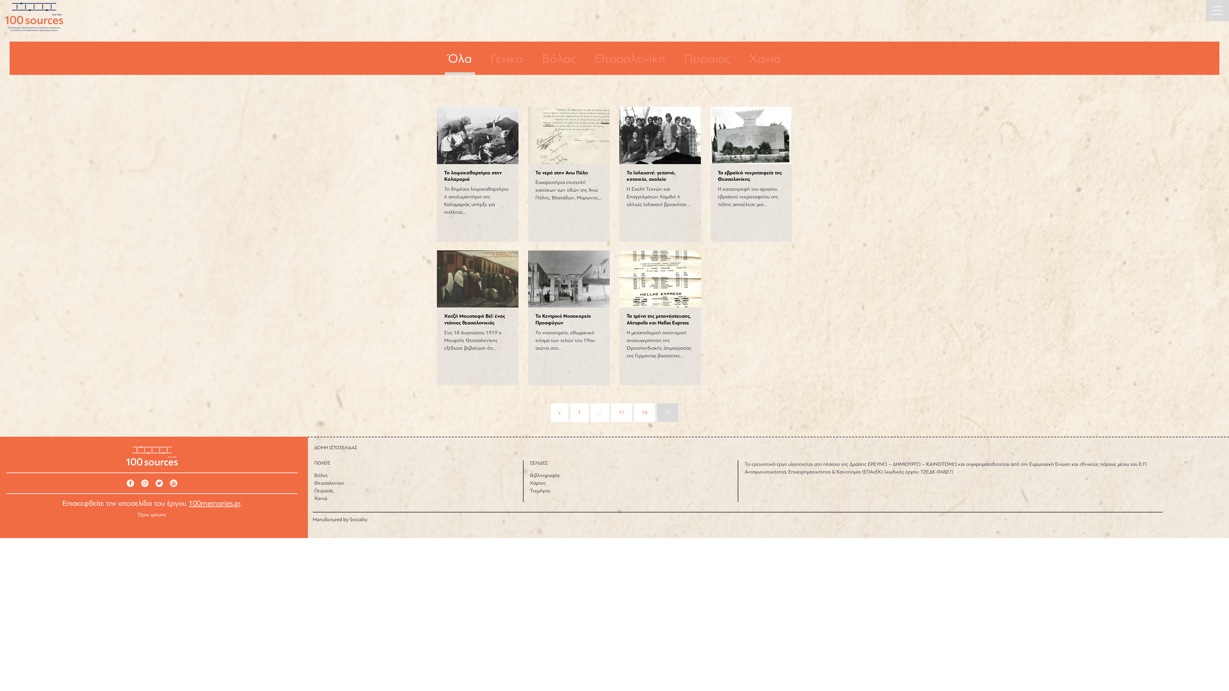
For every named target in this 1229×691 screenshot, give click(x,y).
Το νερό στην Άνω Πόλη (561, 173)
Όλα (460, 59)
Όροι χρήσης (152, 515)
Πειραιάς (707, 59)
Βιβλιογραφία (544, 475)
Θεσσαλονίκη (630, 59)
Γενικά (507, 59)
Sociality (358, 519)
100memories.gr (214, 503)
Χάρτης (538, 483)
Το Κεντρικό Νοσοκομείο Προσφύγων (563, 319)
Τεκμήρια (540, 491)
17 (621, 413)
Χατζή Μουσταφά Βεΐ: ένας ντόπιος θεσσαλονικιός (474, 319)
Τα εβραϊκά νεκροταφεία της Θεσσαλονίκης (750, 176)
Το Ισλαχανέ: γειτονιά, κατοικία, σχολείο (651, 176)
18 (644, 413)
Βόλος (559, 59)
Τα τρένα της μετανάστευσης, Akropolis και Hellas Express (659, 319)
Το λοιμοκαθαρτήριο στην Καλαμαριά (473, 176)
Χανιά (765, 59)
